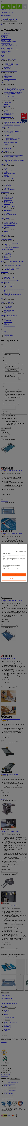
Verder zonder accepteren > (21, 551)
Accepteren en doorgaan (14, 574)
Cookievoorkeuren (14, 578)
